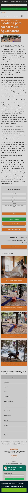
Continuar (14, 489)
